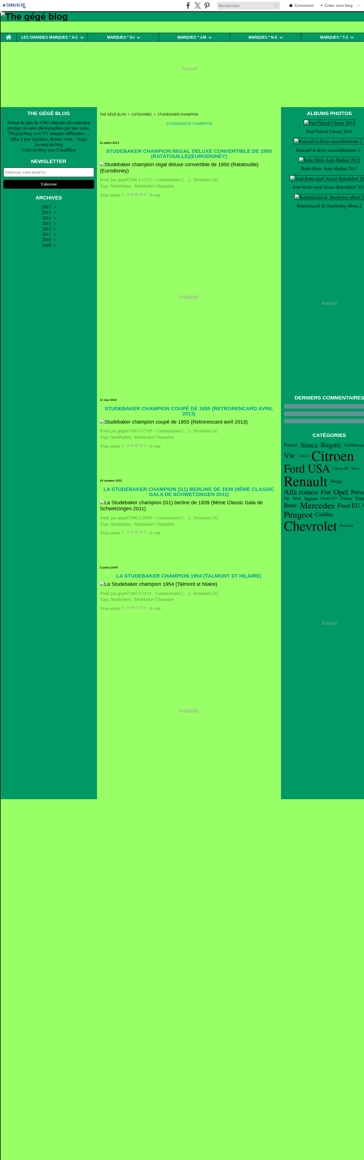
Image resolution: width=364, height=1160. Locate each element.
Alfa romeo (301, 491)
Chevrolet (310, 525)
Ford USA (307, 468)
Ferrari (291, 444)
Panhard (346, 526)
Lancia (303, 455)
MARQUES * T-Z (334, 37)
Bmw (290, 505)
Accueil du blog (48, 144)
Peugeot (298, 514)
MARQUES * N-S (263, 37)
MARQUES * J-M (191, 37)
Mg (286, 498)
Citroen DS (340, 468)
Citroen (332, 455)
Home (8, 35)
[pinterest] (206, 5)
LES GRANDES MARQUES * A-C (49, 37)
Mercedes (317, 505)
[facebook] (188, 5)
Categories (142, 114)
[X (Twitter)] (197, 5)
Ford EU (349, 505)
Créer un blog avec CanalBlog (49, 150)
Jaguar (310, 498)
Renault (306, 481)
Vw (289, 455)
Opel (341, 492)
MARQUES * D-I (121, 37)
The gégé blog (113, 114)
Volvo (355, 468)
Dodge (336, 481)
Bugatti (331, 444)
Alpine (296, 498)
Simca (309, 444)
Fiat (326, 492)
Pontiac (346, 498)
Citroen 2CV (329, 498)
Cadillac (324, 514)
